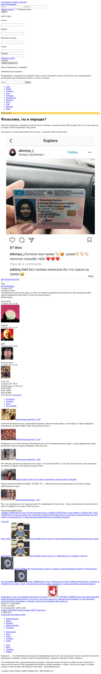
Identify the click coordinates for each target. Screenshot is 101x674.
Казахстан (15, 279)
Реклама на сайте (18, 614)
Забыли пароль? (7, 9)
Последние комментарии (11, 510)
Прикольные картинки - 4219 (28, 439)
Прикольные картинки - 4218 (28, 419)
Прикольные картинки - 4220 (28, 459)
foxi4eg (27, 610)
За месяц (9, 401)
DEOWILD (12, 610)
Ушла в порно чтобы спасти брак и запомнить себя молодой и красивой (46, 479)
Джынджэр (40, 610)
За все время (11, 406)
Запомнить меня (24, 9)
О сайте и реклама (19, 2)
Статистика (6, 2)
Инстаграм (5, 279)
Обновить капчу (8, 58)
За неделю (10, 399)
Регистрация (11, 4)
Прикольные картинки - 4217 (28, 500)
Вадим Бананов (7, 286)
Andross (4, 610)
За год (8, 403)
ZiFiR (33, 610)
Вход (3, 4)
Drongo (21, 610)
